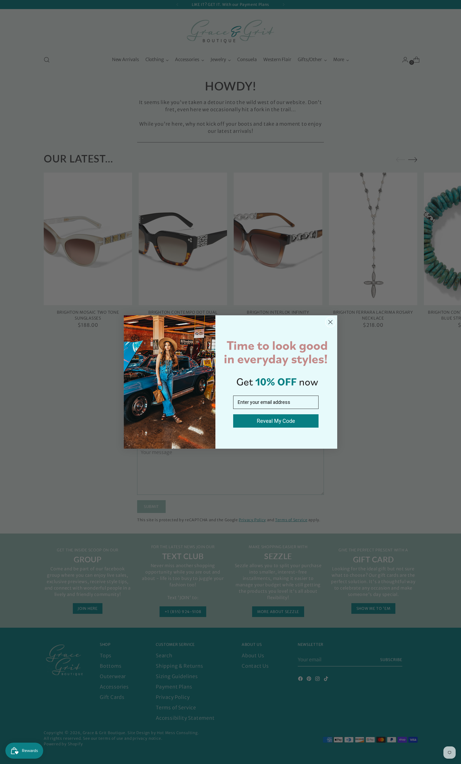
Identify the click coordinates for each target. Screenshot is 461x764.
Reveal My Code (276, 421)
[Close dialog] (330, 322)
